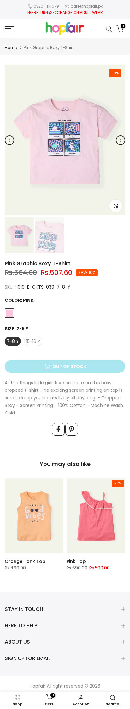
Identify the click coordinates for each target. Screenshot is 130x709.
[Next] (120, 140)
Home (11, 48)
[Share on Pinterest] (71, 429)
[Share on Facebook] (58, 429)
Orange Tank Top (25, 561)
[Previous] (9, 140)
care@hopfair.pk (87, 6)
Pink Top (76, 561)
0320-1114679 (46, 6)
